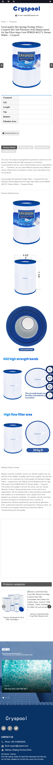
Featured (13, 22)
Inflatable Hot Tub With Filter (19, 759)
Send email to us (11, 133)
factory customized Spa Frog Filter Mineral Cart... (39, 615)
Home (3, 22)
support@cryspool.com (19, 746)
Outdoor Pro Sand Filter (21, 757)
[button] (51, 65)
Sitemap (13, 754)
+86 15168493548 (18, 742)
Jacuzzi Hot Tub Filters (36, 759)
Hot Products (5, 754)
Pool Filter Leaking (7, 757)
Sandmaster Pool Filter (36, 757)
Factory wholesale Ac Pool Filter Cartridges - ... (13, 618)
